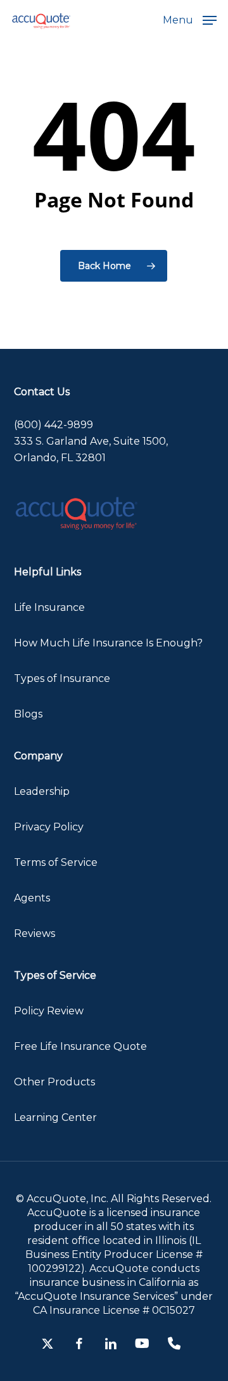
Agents (32, 898)
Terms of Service (56, 862)
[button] (190, 20)
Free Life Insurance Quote (80, 1046)
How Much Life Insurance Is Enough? (108, 643)
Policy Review (49, 1011)
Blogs (28, 714)
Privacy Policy (49, 827)
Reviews (34, 933)
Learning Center (55, 1117)
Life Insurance (49, 607)
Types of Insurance (62, 678)
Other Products (54, 1082)
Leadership (42, 791)
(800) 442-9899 (53, 425)
